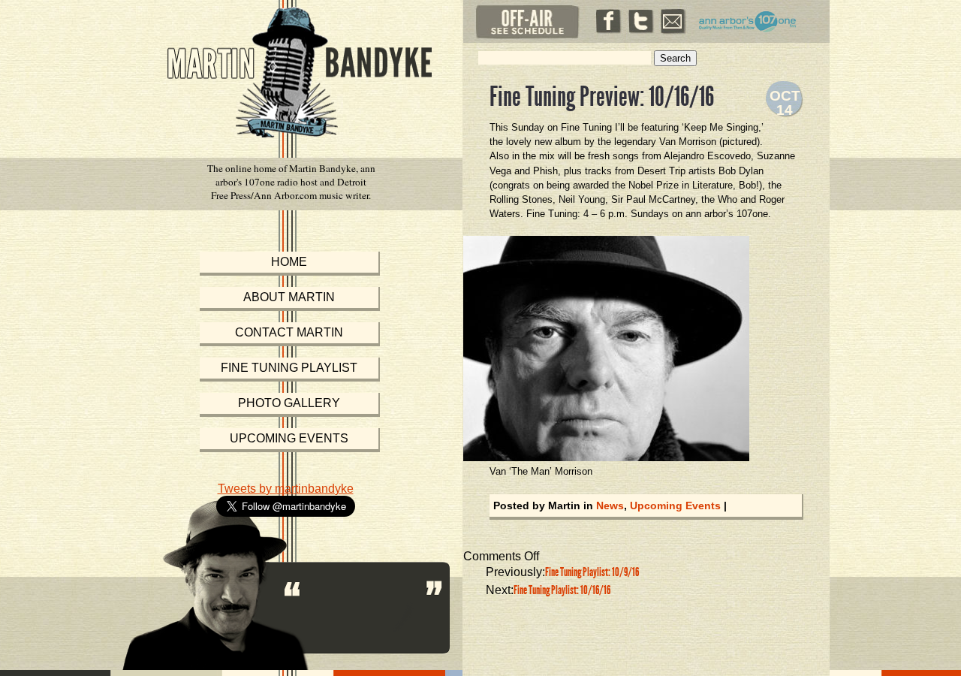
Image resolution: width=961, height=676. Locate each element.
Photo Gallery (289, 403)
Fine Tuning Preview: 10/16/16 (602, 97)
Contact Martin (289, 332)
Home (289, 261)
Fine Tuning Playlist (289, 367)
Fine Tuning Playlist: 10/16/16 (562, 590)
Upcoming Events (675, 505)
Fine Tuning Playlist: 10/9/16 (592, 572)
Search (675, 58)
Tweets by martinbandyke (286, 488)
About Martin (289, 297)
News (610, 505)
